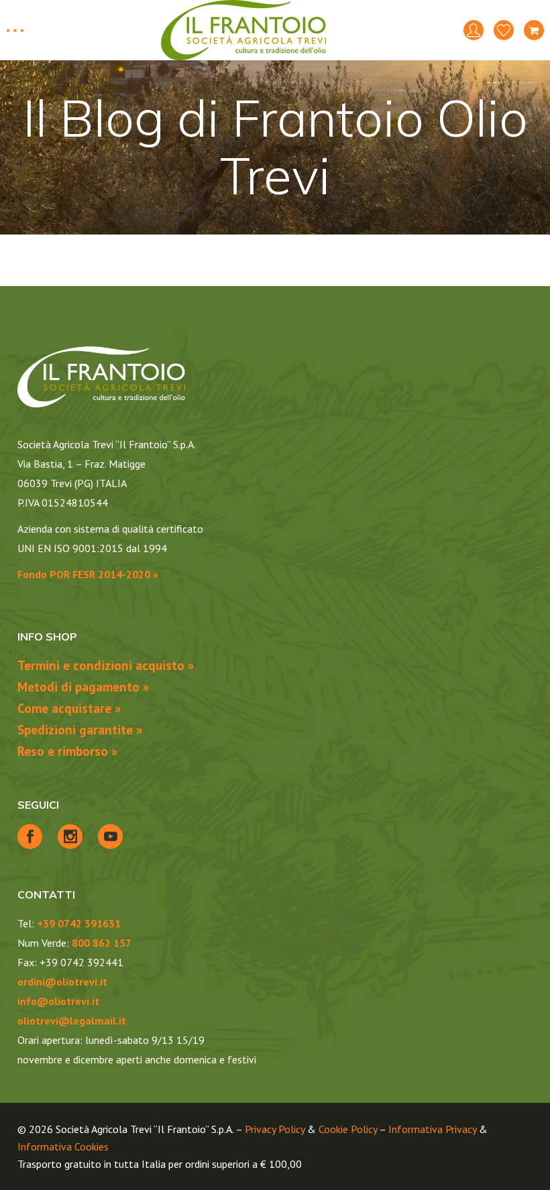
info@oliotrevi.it (58, 1001)
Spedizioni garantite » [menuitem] (79, 730)
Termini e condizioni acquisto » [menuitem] (105, 665)
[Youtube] (110, 836)
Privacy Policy (275, 1129)
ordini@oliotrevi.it (62, 981)
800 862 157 (101, 942)
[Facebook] (29, 836)
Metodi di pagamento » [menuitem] (83, 687)
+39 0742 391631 (79, 923)
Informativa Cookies (63, 1146)
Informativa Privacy (432, 1129)
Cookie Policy (348, 1129)
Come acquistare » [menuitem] (69, 708)
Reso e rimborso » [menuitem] (67, 751)
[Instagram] (70, 836)
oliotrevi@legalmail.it (71, 1020)
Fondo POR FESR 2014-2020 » (87, 574)
